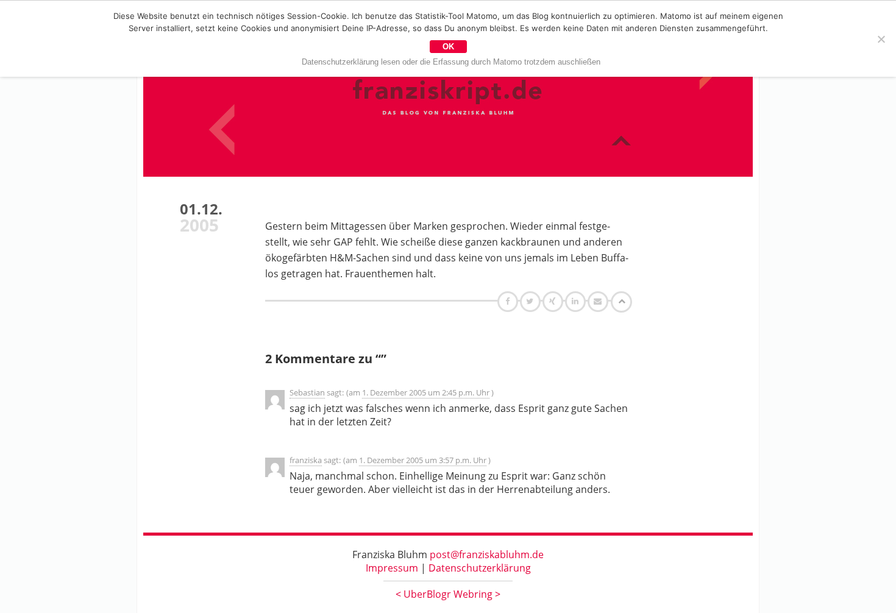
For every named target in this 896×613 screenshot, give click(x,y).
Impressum (392, 568)
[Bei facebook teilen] (509, 301)
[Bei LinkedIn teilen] (577, 301)
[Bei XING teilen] (554, 301)
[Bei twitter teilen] (531, 301)
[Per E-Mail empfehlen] (599, 301)
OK (448, 46)
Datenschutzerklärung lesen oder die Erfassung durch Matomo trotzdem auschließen (451, 61)
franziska (306, 460)
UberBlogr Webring (448, 594)
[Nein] (881, 39)
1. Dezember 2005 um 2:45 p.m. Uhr (425, 392)
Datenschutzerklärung (479, 568)
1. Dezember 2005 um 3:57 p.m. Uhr (422, 460)
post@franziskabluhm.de (487, 554)
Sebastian (307, 392)
